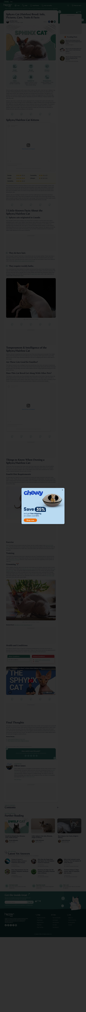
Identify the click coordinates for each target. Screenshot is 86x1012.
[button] (62, 490)
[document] (43, 506)
